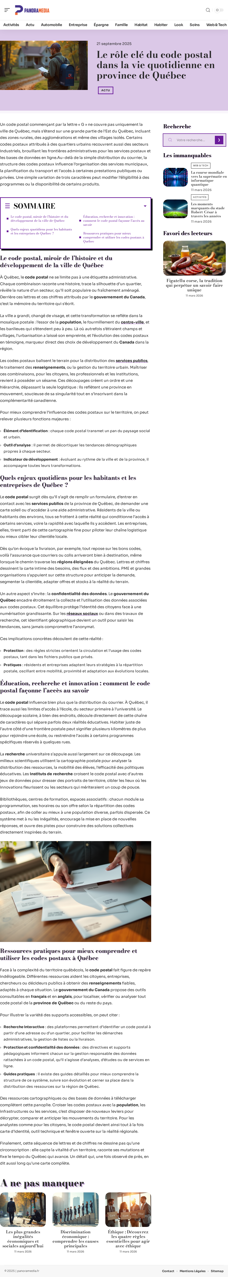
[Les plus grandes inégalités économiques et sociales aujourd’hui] (23, 1209)
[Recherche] (208, 10)
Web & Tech (200, 165)
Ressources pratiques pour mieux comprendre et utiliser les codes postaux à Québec (113, 237)
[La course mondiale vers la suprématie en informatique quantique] (175, 177)
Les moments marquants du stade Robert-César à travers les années (208, 210)
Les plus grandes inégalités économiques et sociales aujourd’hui (22, 1239)
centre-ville (132, 322)
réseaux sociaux (82, 613)
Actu (105, 90)
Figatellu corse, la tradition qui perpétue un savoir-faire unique (194, 285)
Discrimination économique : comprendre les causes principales (75, 1239)
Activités (199, 197)
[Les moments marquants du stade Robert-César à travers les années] (175, 208)
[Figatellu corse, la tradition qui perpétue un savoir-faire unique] (194, 258)
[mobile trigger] (8, 10)
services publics (131, 360)
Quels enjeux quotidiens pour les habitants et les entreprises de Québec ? (41, 231)
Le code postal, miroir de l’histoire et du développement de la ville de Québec (39, 218)
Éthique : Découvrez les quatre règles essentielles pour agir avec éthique (128, 1239)
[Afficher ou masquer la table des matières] (101, 206)
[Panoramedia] (32, 10)
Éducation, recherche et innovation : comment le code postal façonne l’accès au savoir (113, 220)
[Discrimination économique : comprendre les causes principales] (75, 1209)
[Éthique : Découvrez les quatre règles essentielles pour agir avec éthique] (128, 1209)
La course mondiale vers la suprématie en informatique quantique (209, 178)
